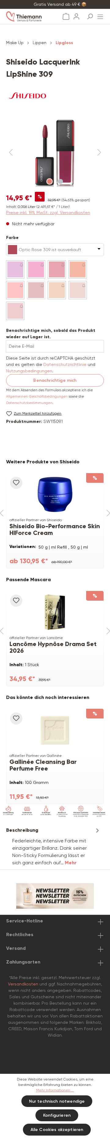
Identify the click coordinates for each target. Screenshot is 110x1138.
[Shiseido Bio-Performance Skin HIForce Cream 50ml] (55, 494)
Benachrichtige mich (54, 380)
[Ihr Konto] (76, 14)
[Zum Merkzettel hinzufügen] (16, 483)
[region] (55, 152)
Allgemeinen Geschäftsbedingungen (37, 397)
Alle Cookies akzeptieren (57, 1129)
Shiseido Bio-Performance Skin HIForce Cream (54, 529)
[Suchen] (90, 14)
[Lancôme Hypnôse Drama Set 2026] (55, 612)
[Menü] (100, 15)
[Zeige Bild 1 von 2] (49, 181)
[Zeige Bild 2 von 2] (60, 181)
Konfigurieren (57, 1115)
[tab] (53, 846)
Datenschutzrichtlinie (64, 364)
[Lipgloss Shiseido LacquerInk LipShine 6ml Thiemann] (54, 152)
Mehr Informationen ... (55, 1090)
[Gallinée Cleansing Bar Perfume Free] (55, 730)
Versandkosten (23, 984)
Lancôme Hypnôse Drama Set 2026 (53, 647)
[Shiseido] (55, 95)
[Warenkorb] (66, 16)
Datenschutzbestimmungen (29, 403)
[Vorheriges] (10, 153)
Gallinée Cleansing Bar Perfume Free (43, 765)
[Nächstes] (99, 153)
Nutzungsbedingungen (29, 370)
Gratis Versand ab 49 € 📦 (60, 4)
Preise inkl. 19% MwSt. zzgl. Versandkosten (48, 212)
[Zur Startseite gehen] (29, 16)
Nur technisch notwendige (57, 1101)
